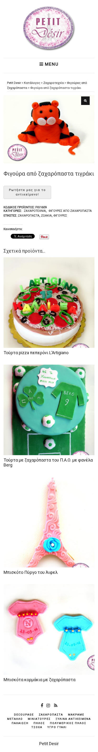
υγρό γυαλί (57, 727)
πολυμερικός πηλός (68, 723)
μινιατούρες (39, 718)
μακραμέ (76, 714)
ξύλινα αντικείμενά (73, 718)
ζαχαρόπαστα (28, 215)
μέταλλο (15, 718)
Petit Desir (49, 743)
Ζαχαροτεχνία (35, 211)
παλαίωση (20, 723)
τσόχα (36, 727)
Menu (51, 64)
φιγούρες (60, 215)
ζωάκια (46, 215)
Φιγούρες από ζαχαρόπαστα (70, 211)
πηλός (39, 723)
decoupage (24, 714)
